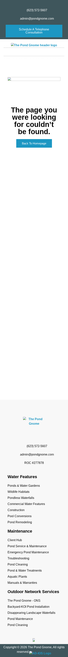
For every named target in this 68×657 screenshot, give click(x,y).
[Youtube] (38, 3)
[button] (34, 51)
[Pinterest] (45, 3)
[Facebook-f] (24, 3)
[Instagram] (31, 3)
